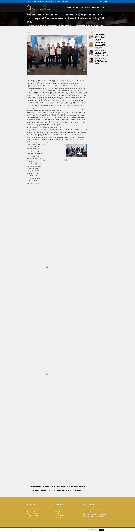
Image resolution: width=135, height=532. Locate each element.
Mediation (58, 513)
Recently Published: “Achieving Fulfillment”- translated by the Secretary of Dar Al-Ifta (101, 53)
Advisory (57, 511)
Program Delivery (60, 515)
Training (57, 509)
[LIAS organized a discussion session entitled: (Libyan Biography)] (91, 36)
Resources (58, 518)
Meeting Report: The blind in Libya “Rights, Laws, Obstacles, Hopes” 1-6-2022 (57, 486)
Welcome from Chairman (34, 509)
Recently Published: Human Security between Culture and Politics (101, 61)
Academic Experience (33, 515)
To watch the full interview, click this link (39, 143)
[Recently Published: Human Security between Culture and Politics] (91, 60)
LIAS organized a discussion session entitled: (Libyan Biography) (100, 37)
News (32, 25)
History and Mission (33, 513)
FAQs (28, 518)
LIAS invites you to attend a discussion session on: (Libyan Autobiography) (100, 45)
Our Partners (31, 511)
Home (28, 25)
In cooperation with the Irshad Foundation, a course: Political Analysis (58, 490)
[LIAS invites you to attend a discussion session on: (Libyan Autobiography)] (91, 44)
